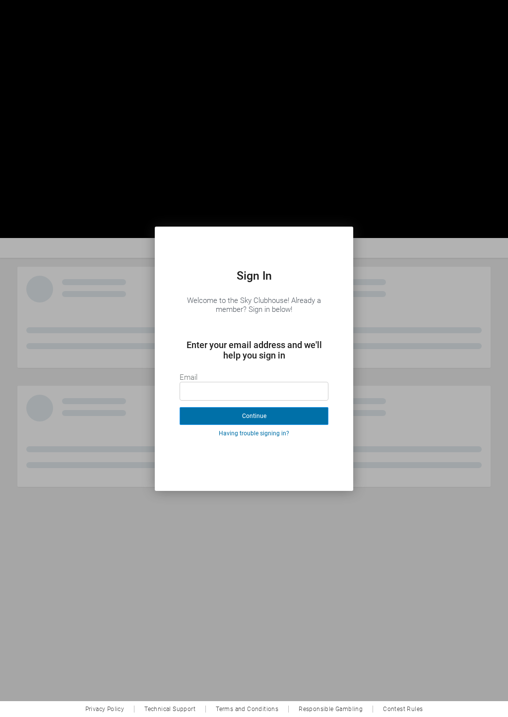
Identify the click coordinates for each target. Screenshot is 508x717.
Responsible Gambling (331, 709)
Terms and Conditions (247, 709)
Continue (254, 416)
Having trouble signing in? (254, 433)
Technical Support (169, 709)
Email (188, 377)
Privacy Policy (105, 709)
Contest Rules (403, 709)
